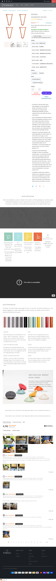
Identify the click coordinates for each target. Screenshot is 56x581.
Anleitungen (31, 556)
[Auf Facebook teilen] (36, 186)
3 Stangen (41, 73)
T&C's (43, 553)
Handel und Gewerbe (33, 561)
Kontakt (32, 5)
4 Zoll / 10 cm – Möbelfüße (38, 43)
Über (22, 5)
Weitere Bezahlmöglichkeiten (46, 97)
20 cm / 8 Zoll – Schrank (38, 46)
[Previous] (4, 26)
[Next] (28, 26)
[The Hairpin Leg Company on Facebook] (4, 1)
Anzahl (33, 86)
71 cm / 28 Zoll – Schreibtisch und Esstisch (42, 63)
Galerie (30, 563)
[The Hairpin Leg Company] (7, 5)
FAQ (30, 558)
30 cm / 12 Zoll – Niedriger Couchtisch (41, 53)
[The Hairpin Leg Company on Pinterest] (6, 1)
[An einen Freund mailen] (43, 186)
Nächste (50, 10)
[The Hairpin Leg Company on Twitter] (2, 1)
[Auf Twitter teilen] (32, 186)
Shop (17, 5)
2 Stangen (34, 73)
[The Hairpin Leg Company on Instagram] (9, 1)
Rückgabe (18, 556)
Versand (17, 553)
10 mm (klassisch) (36, 79)
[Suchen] (53, 5)
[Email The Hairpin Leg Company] (11, 1)
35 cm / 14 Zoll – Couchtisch (39, 56)
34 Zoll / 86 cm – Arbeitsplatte (39, 67)
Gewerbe (27, 5)
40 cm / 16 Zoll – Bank (37, 60)
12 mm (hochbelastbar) (37, 82)
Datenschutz (44, 556)
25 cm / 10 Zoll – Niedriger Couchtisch (41, 50)
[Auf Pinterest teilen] (39, 186)
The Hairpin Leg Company (11, 568)
